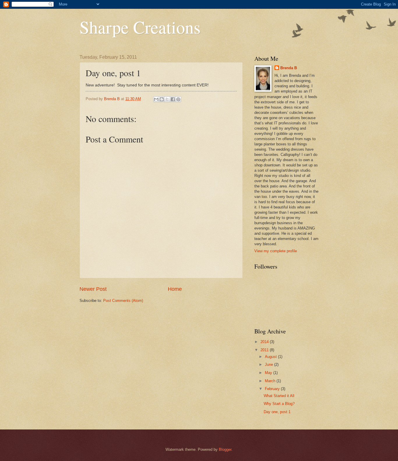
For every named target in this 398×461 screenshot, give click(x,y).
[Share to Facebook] (173, 99)
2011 (265, 350)
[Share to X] (167, 99)
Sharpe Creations (140, 27)
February (273, 389)
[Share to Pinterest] (178, 99)
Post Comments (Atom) (123, 300)
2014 (265, 342)
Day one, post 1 (277, 412)
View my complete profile (275, 251)
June (269, 364)
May (269, 372)
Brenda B (288, 68)
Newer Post (93, 289)
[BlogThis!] (162, 99)
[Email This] (156, 99)
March (271, 381)
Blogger (225, 449)
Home (175, 289)
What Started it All (279, 396)
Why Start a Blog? (279, 403)
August (271, 356)
